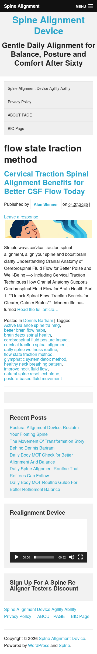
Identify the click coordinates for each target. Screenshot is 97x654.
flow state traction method (28, 354)
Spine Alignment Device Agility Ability (39, 88)
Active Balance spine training (32, 325)
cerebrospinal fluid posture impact (36, 340)
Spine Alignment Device (48, 25)
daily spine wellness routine (30, 349)
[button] (48, 541)
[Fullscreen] (80, 557)
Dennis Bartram (38, 320)
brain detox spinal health (27, 335)
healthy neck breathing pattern (33, 364)
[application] (48, 541)
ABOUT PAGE (20, 115)
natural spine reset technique (31, 374)
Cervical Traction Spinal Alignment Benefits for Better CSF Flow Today (46, 182)
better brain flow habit (24, 330)
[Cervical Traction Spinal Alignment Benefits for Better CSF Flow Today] (48, 229)
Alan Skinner (46, 204)
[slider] (44, 557)
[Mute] (71, 557)
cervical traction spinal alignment (35, 344)
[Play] (16, 557)
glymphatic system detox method (35, 359)
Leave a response (21, 217)
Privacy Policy (19, 101)
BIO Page (16, 128)
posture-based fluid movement (33, 378)
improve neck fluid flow (26, 369)
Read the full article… (37, 309)
